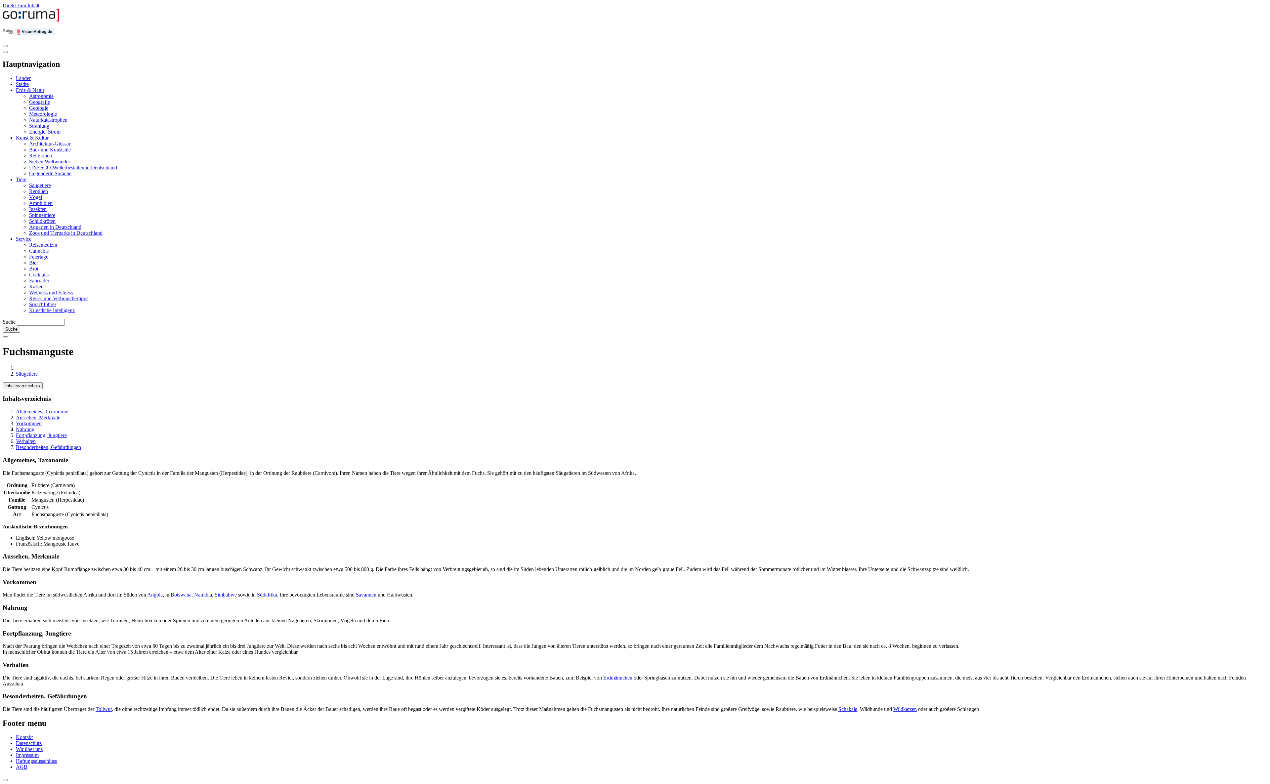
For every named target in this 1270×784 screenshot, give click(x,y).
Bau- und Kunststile (50, 149)
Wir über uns (29, 749)
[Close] (5, 52)
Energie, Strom (45, 132)
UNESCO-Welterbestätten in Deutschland (73, 167)
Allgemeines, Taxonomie (42, 411)
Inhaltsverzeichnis (22, 385)
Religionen (40, 155)
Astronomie (41, 96)
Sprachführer (42, 304)
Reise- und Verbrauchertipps (58, 298)
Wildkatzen (905, 709)
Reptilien (38, 191)
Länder (23, 78)
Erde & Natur (30, 90)
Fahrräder (39, 280)
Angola (155, 595)
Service (23, 239)
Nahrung (25, 429)
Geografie (39, 102)
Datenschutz (29, 743)
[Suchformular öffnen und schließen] (5, 337)
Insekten (38, 209)
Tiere (21, 179)
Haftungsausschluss (36, 761)
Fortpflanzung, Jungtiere (41, 435)
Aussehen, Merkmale (38, 417)
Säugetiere (40, 185)
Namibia (203, 595)
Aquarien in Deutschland (55, 227)
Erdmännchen (617, 678)
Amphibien (41, 203)
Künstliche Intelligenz (52, 310)
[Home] (31, 20)
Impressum (27, 755)
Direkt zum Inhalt (21, 5)
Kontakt (24, 737)
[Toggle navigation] (5, 46)
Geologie (38, 108)
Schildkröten (42, 221)
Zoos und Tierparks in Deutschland (66, 233)
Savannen (367, 595)
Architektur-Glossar (49, 143)
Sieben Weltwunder (49, 161)
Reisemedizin (43, 245)
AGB (21, 767)
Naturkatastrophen (48, 120)
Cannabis (39, 251)
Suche (9, 322)
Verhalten (26, 441)
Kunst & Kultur (32, 138)
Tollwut (104, 709)
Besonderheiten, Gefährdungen (48, 447)
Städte (22, 84)
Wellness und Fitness (51, 292)
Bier (33, 263)
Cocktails (39, 274)
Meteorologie (43, 114)
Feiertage (38, 257)
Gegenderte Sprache (50, 173)
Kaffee (36, 286)
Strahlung (39, 126)
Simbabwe (226, 595)
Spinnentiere (42, 215)
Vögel (35, 197)
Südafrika (267, 595)
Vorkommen (29, 423)
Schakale (847, 709)
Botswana (181, 595)
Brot (33, 268)
